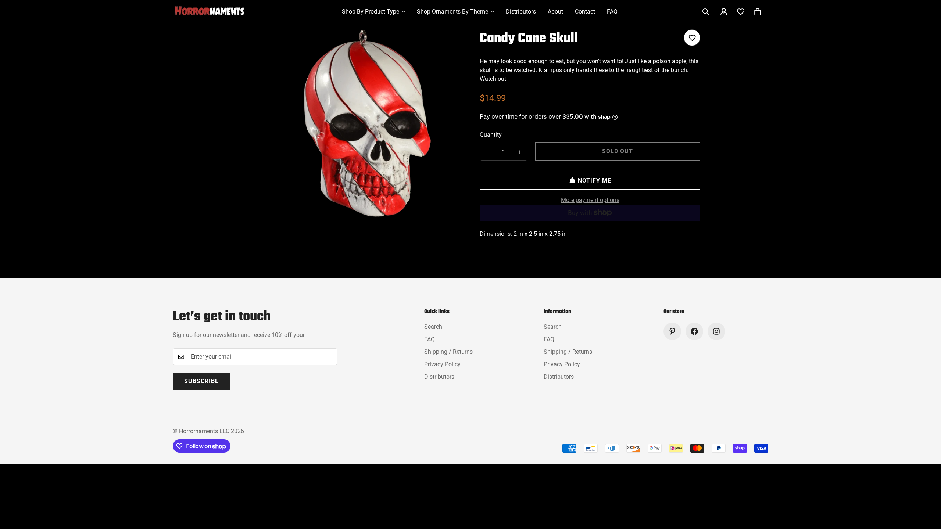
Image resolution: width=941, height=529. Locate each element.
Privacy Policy (442, 364)
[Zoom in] (455, 45)
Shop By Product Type (370, 11)
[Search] (705, 12)
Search (433, 326)
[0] (757, 11)
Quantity (491, 134)
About (555, 11)
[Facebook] (694, 331)
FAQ (612, 11)
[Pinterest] (672, 331)
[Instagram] (716, 331)
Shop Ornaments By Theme (452, 11)
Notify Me (594, 180)
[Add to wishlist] (692, 37)
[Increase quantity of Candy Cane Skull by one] (519, 152)
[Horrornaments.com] (215, 11)
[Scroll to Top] (926, 489)
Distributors (521, 11)
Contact (585, 11)
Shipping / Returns (448, 351)
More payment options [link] (590, 200)
